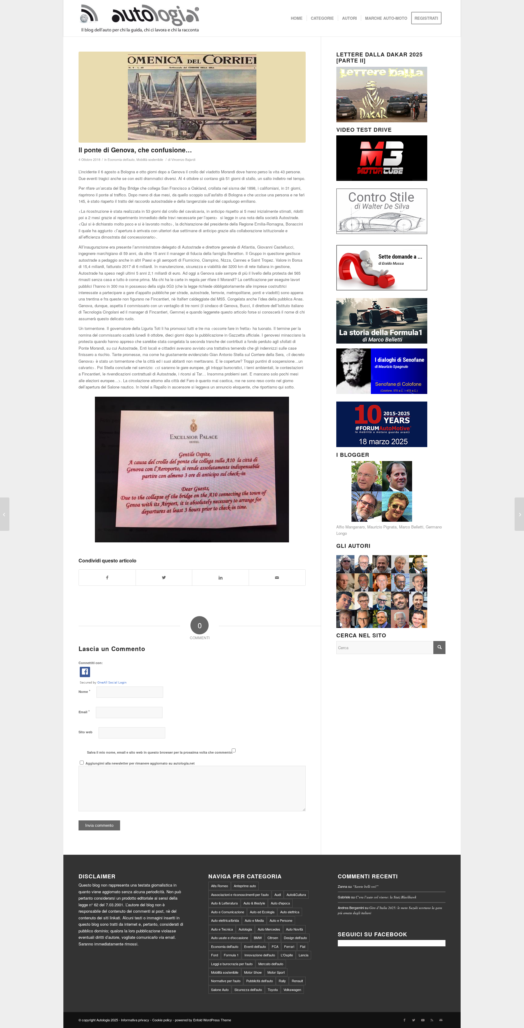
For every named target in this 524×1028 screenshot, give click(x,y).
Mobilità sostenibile (149, 159)
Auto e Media (254, 920)
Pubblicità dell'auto (259, 980)
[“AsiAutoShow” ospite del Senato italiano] (4, 514)
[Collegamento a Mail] (440, 1019)
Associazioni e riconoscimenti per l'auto (240, 894)
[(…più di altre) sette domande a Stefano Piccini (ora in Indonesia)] (519, 514)
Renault (297, 980)
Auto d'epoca (280, 903)
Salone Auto (220, 989)
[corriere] (192, 97)
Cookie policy (162, 1019)
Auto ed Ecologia (262, 911)
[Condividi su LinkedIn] (220, 577)
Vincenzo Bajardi (183, 159)
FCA (275, 946)
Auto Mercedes (269, 929)
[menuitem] (297, 18)
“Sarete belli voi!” (365, 886)
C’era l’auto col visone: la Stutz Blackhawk (386, 897)
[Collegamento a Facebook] (404, 1019)
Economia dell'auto (121, 159)
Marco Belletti (411, 527)
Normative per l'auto (225, 980)
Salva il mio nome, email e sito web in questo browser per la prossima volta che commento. (160, 752)
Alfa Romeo (219, 885)
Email (84, 711)
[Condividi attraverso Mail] (277, 577)
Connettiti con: (91, 662)
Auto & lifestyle (254, 903)
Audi (277, 894)
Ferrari (289, 946)
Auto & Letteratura (224, 903)
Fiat (302, 946)
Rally (282, 980)
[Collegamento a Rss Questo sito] (431, 1019)
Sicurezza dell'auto (248, 989)
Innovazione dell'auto (259, 954)
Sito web (85, 732)
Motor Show (253, 972)
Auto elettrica (289, 911)
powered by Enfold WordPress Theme (203, 1019)
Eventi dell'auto (255, 946)
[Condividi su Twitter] (164, 577)
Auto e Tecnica (222, 929)
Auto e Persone (281, 920)
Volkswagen (292, 989)
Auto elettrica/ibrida (225, 920)
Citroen (272, 937)
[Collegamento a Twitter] (413, 1019)
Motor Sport (276, 972)
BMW (258, 937)
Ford (214, 954)
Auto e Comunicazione (227, 911)
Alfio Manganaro (350, 527)
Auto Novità (294, 929)
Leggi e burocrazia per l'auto (232, 963)
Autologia (245, 929)
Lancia (303, 954)
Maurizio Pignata (382, 527)
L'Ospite (287, 954)
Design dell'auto (295, 937)
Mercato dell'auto (270, 963)
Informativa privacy (135, 1019)
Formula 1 (231, 954)
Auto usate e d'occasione (229, 937)
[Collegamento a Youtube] (422, 1019)
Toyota (273, 989)
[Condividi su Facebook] (107, 577)
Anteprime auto (245, 885)
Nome (84, 691)
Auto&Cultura (296, 894)
